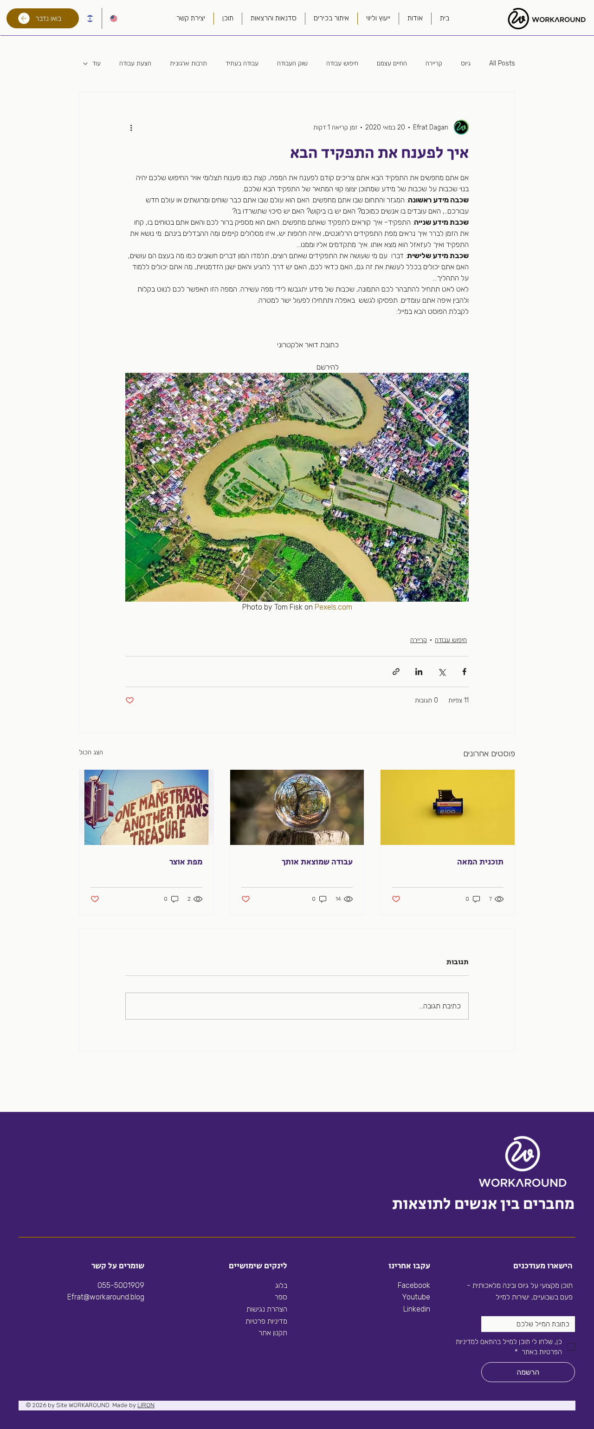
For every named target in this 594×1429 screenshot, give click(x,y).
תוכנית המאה (480, 862)
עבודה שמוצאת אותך (317, 862)
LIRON (146, 1405)
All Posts (502, 63)
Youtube (416, 1297)
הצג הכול (91, 752)
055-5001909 (120, 1285)
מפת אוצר (185, 862)
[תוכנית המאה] (448, 807)
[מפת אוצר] (146, 807)
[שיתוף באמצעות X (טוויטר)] (441, 671)
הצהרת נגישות (266, 1309)
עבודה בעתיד (242, 63)
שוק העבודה (292, 63)
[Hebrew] (90, 18)
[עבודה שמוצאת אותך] (297, 807)
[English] (113, 18)
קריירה (434, 63)
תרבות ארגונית (188, 63)
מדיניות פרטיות (266, 1321)
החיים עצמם (392, 63)
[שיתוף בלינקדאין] (418, 671)
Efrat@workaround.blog (105, 1297)
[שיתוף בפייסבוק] (464, 671)
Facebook (414, 1285)
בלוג (281, 1285)
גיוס (466, 63)
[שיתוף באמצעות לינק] (396, 671)
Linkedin (415, 1309)
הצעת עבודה (135, 63)
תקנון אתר (272, 1332)
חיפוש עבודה (342, 63)
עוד (96, 63)
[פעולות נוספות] (130, 127)
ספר (281, 1297)
